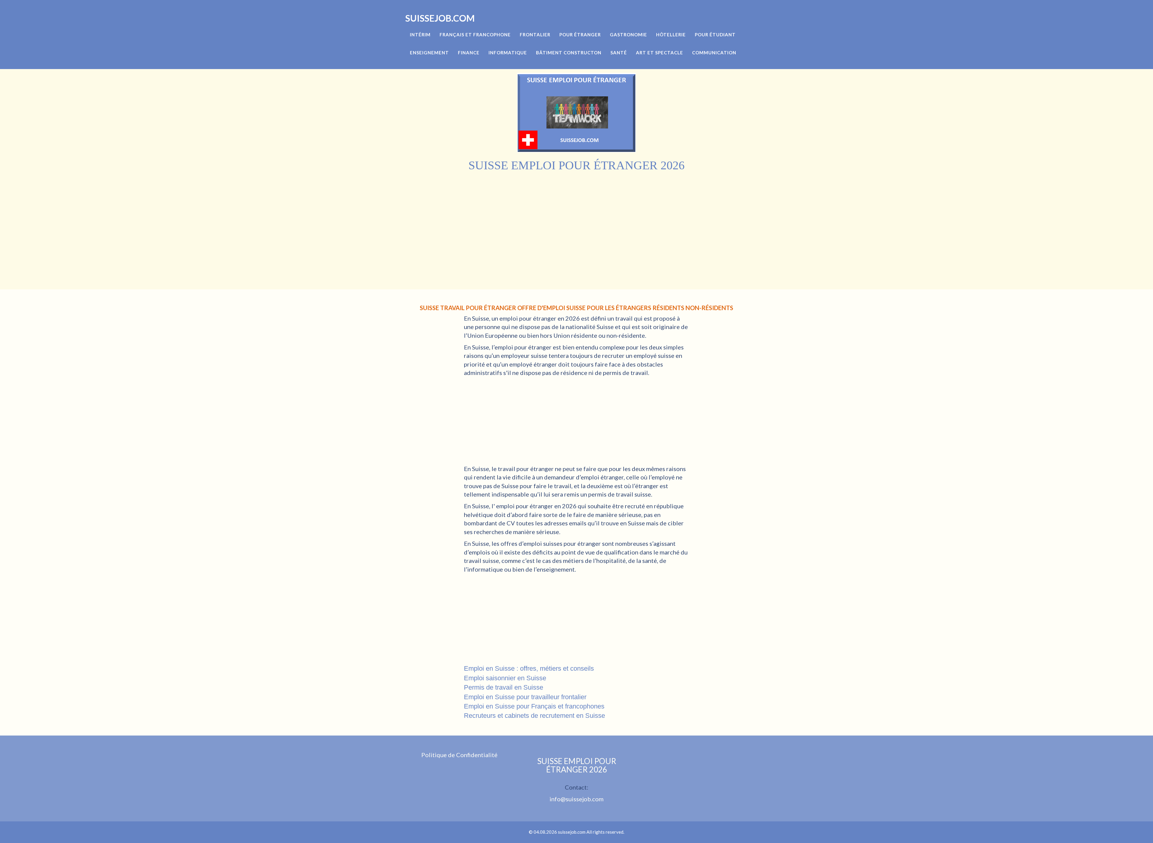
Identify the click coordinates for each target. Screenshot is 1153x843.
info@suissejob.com (576, 798)
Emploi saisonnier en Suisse (505, 678)
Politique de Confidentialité (459, 754)
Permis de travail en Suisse (503, 687)
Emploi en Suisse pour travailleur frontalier (525, 697)
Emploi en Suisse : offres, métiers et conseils (529, 668)
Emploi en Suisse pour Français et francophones (534, 706)
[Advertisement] (576, 217)
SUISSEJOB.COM (440, 18)
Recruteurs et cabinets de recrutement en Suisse (534, 715)
